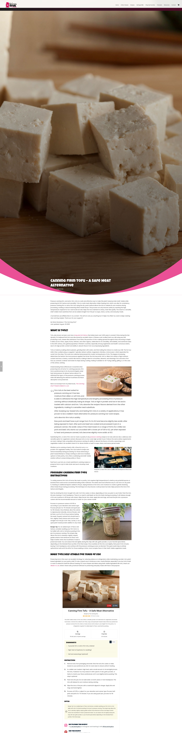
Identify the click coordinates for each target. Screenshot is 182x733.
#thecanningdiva (108, 726)
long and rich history (81, 335)
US (110, 642)
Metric (113, 642)
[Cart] (178, 5)
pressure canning (95, 437)
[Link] (11, 4)
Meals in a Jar (54, 565)
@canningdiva (76, 726)
